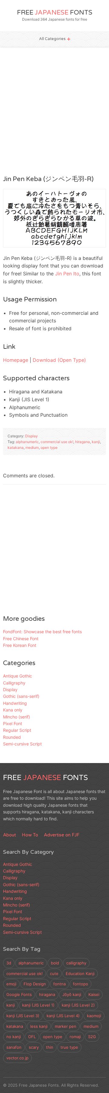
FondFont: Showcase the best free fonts (42, 631)
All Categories (52, 38)
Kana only (12, 709)
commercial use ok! (57, 441)
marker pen (65, 1026)
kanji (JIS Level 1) (38, 1005)
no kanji (13, 1036)
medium (32, 447)
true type (69, 1047)
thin (49, 1047)
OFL (32, 1036)
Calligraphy (14, 682)
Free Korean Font (19, 645)
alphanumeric (27, 441)
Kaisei (93, 994)
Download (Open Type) (59, 360)
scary (34, 1047)
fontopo (80, 983)
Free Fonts (54, 12)
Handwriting (15, 703)
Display (31, 436)
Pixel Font (12, 723)
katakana (16, 447)
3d (8, 962)
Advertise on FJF (61, 835)
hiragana (82, 441)
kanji (96, 441)
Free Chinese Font (20, 638)
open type (49, 447)
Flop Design (35, 983)
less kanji (39, 1026)
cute (54, 973)
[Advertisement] (54, 110)
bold (55, 962)
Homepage (15, 360)
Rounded (12, 737)
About (9, 835)
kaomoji (94, 1015)
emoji (11, 983)
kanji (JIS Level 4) (63, 1015)
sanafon (13, 1047)
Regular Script (17, 730)
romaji (75, 1036)
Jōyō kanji (71, 994)
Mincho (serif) (16, 716)
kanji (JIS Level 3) (22, 1015)
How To (30, 835)
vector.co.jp (17, 1057)
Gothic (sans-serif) (21, 696)
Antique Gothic (17, 675)
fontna (59, 983)
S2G (92, 1036)
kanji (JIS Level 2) (78, 1005)
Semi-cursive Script (22, 743)
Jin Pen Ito (67, 274)
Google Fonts (19, 994)
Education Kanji (80, 973)
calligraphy (76, 962)
